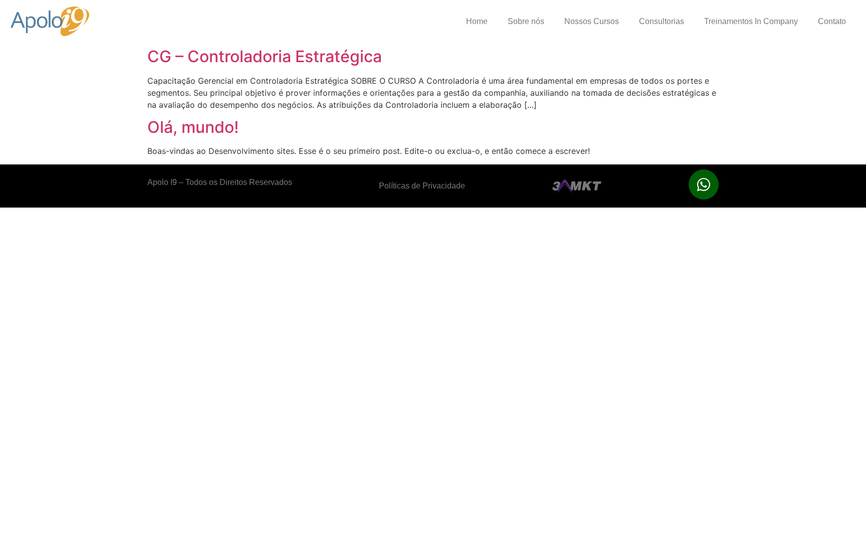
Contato (832, 21)
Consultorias (661, 21)
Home (477, 21)
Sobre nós (526, 21)
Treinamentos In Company (751, 21)
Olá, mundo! (193, 127)
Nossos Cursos (591, 21)
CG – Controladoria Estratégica (264, 56)
